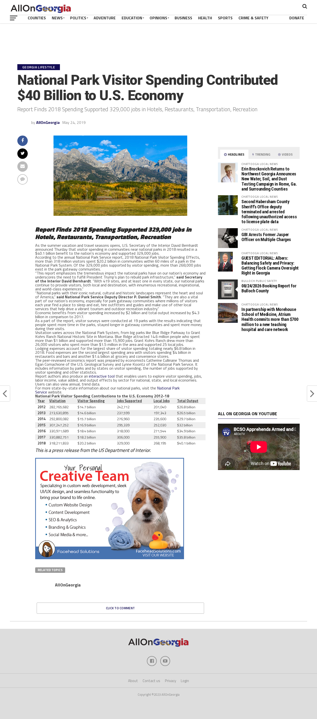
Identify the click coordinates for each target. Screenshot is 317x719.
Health (205, 18)
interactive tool (102, 376)
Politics (78, 18)
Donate (296, 18)
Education (132, 18)
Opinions (158, 18)
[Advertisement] (259, 372)
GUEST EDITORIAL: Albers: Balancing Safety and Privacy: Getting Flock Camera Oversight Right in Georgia (270, 265)
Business (183, 18)
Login (185, 681)
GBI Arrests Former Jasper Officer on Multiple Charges (266, 237)
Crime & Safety (253, 18)
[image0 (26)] (109, 558)
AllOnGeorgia (48, 122)
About (133, 681)
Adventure (105, 18)
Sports (225, 18)
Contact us (151, 681)
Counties (37, 18)
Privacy (170, 681)
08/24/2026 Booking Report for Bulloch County (268, 288)
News (57, 18)
